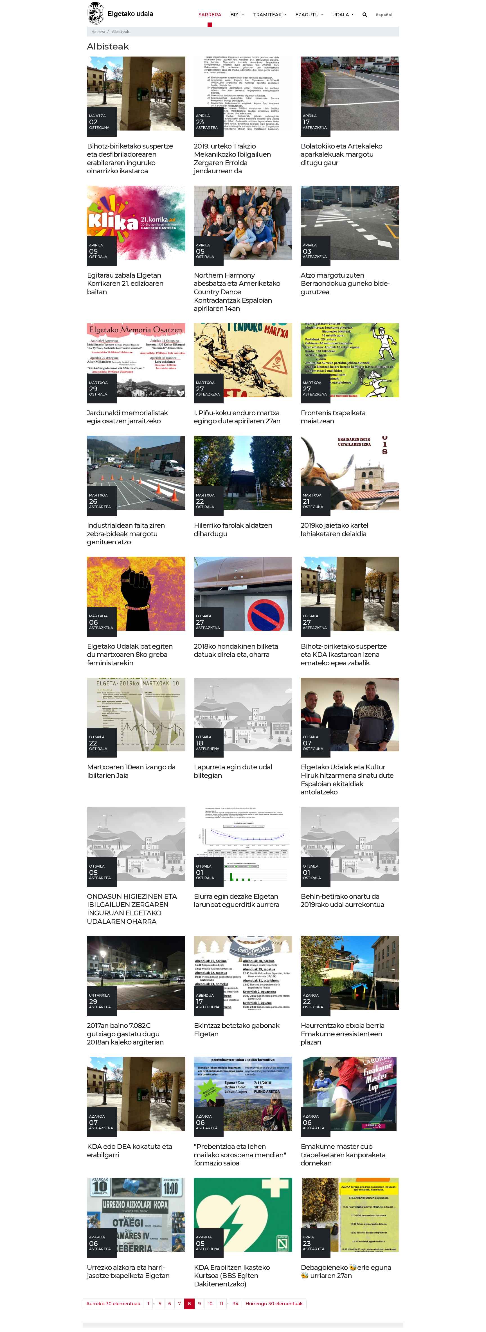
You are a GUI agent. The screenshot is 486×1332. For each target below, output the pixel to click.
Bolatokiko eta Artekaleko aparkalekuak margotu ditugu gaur (341, 154)
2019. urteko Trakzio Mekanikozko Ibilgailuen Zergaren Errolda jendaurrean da (232, 158)
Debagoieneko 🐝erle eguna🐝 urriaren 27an (346, 1271)
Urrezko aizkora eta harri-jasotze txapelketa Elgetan (128, 1271)
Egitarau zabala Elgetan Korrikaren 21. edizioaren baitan (125, 283)
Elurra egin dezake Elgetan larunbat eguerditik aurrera (236, 900)
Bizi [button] (235, 14)
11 (221, 1303)
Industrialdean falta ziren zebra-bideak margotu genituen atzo (126, 533)
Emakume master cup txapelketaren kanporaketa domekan (343, 1154)
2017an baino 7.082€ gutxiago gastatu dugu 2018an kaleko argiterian (125, 1033)
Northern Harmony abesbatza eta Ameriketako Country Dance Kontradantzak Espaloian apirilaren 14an (237, 292)
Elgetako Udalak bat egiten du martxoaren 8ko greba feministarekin (130, 654)
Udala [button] (341, 14)
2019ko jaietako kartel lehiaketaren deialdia (334, 529)
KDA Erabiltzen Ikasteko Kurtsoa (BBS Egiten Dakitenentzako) (232, 1275)
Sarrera (210, 14)
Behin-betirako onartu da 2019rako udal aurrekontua (342, 900)
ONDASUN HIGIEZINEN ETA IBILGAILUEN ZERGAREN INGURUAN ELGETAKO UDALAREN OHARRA (132, 909)
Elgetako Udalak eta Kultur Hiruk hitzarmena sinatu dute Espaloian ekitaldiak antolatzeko (347, 779)
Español (384, 15)
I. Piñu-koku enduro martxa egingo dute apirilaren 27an (237, 417)
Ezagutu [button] (307, 14)
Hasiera (98, 32)
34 (235, 1303)
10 (210, 1303)
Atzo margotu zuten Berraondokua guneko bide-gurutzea (345, 283)
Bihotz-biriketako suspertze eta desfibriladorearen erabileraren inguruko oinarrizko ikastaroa (130, 158)
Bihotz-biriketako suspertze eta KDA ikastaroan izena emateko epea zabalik (344, 654)
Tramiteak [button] (268, 14)
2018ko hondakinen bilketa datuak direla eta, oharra (236, 650)
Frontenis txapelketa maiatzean (333, 417)
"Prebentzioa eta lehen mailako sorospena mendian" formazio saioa (240, 1154)
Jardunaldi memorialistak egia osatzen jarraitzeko (127, 417)
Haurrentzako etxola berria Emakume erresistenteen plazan (342, 1033)
